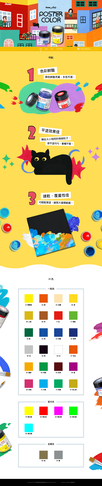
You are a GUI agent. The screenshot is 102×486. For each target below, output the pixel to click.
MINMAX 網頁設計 (71, 482)
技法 (52, 49)
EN (95, 48)
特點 (40, 49)
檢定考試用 (60, 49)
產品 (46, 49)
